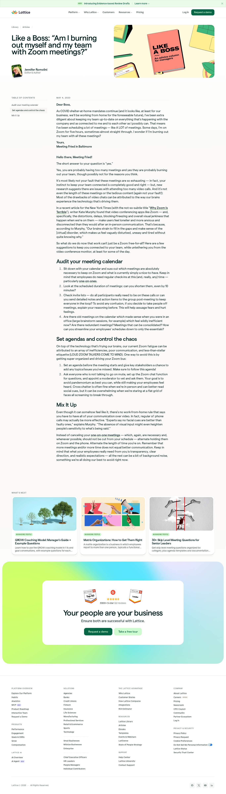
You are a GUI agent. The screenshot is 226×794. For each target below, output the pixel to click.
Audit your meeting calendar (25, 105)
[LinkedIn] (211, 785)
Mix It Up (16, 115)
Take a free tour (128, 631)
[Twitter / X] (198, 785)
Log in (185, 12)
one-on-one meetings (105, 435)
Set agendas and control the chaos (28, 110)
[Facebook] (192, 785)
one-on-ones (87, 281)
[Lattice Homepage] (21, 12)
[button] (222, 3)
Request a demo (203, 12)
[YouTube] (205, 785)
